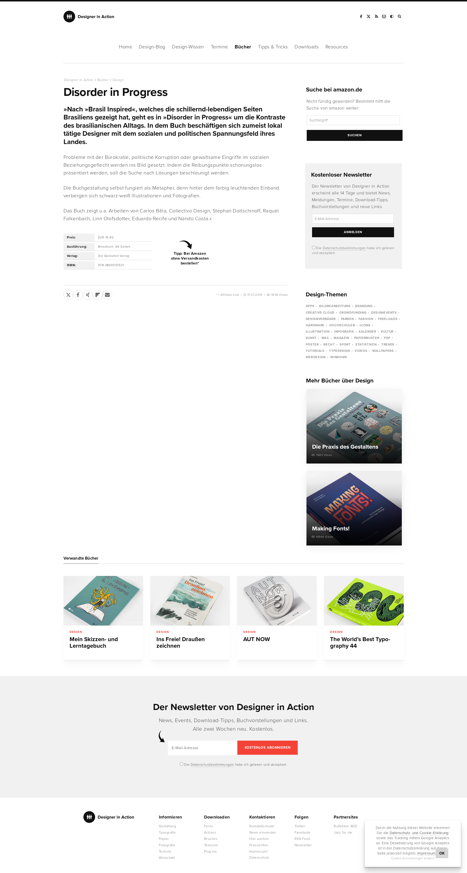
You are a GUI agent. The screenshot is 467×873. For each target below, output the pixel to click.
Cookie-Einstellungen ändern (413, 859)
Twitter (300, 826)
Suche (399, 16)
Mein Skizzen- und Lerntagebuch (94, 642)
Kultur (387, 332)
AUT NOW (256, 639)
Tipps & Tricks (273, 47)
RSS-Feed (302, 839)
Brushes (210, 839)
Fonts (208, 826)
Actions (210, 832)
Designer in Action (88, 16)
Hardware (315, 325)
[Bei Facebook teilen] (78, 294)
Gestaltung (167, 826)
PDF (387, 338)
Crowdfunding (353, 313)
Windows (338, 357)
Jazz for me (343, 832)
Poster (312, 344)
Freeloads (387, 319)
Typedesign (339, 351)
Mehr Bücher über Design (340, 380)
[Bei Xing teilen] (87, 294)
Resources (336, 47)
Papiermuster (366, 338)
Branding (363, 306)
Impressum (426, 853)
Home (125, 47)
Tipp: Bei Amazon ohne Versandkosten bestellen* (190, 258)
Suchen (355, 135)
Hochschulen (342, 325)
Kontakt (384, 16)
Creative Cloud (320, 313)
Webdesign (316, 357)
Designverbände (321, 319)
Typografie (167, 832)
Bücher (243, 47)
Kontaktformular (261, 826)
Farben (347, 319)
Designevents (384, 313)
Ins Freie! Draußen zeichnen (180, 642)
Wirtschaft (167, 858)
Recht (329, 344)
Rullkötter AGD (345, 826)
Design (118, 80)
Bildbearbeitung (334, 306)
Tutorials (315, 351)
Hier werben (259, 839)
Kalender (367, 332)
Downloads (307, 47)
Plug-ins (210, 851)
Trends (388, 344)
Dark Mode (392, 16)
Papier (164, 839)
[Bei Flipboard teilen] (97, 294)
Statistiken (366, 344)
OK (442, 853)
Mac (325, 338)
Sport (345, 344)
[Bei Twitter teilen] (68, 294)
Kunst (311, 338)
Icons (365, 325)
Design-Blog (152, 47)
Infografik (344, 332)
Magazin (341, 338)
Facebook (361, 16)
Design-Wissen (188, 47)
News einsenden (262, 832)
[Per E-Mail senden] (107, 294)
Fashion (366, 319)
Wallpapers (383, 351)
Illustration (318, 332)
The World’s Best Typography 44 (360, 642)
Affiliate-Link (229, 295)
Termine (219, 47)
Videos (361, 351)
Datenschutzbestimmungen (344, 248)
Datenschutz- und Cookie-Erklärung (419, 833)
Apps (310, 306)
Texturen (211, 845)
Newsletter (303, 845)
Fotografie (167, 845)
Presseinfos (258, 845)
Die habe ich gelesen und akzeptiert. (235, 765)
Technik (165, 851)
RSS (376, 16)
